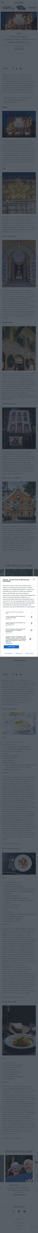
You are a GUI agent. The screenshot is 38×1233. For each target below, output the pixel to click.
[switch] (30, 617)
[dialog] (19, 616)
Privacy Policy (29, 653)
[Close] (34, 580)
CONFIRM (11, 646)
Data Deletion (9, 653)
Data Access (19, 653)
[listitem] (19, 612)
